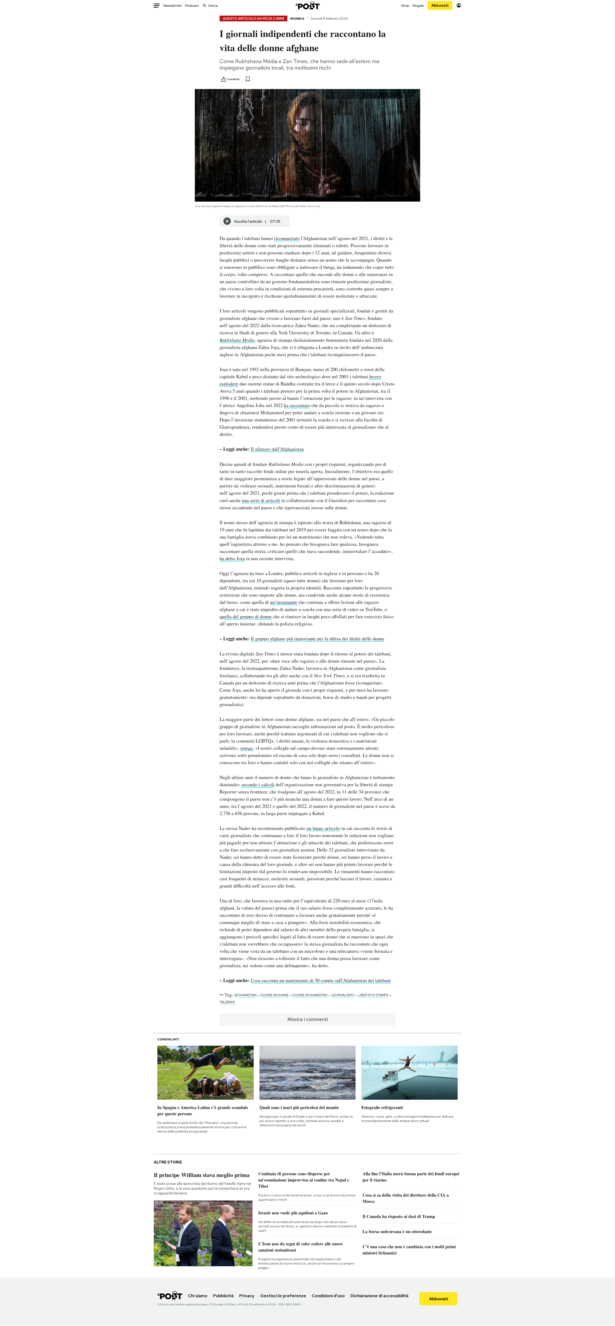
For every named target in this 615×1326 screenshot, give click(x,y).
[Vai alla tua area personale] (458, 5)
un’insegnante (283, 602)
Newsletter (172, 5)
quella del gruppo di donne (246, 616)
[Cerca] (204, 5)
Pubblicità (223, 1295)
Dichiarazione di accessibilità (379, 1295)
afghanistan (245, 995)
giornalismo (343, 995)
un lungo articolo (323, 828)
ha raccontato (297, 405)
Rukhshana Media (237, 340)
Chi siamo (197, 1295)
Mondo (297, 18)
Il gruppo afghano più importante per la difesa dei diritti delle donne (317, 638)
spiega (246, 748)
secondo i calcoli (257, 784)
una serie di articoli (261, 500)
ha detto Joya (232, 558)
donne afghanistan (309, 995)
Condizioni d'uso (328, 1295)
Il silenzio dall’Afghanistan (277, 449)
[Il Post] (307, 5)
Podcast (192, 5)
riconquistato (287, 238)
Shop (405, 5)
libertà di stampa (373, 995)
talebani (227, 1002)
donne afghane (274, 995)
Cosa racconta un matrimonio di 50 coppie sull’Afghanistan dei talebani (321, 980)
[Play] (227, 221)
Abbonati (440, 5)
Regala (418, 5)
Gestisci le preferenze (283, 1295)
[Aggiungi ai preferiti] (248, 79)
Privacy (246, 1295)
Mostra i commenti (308, 1019)
